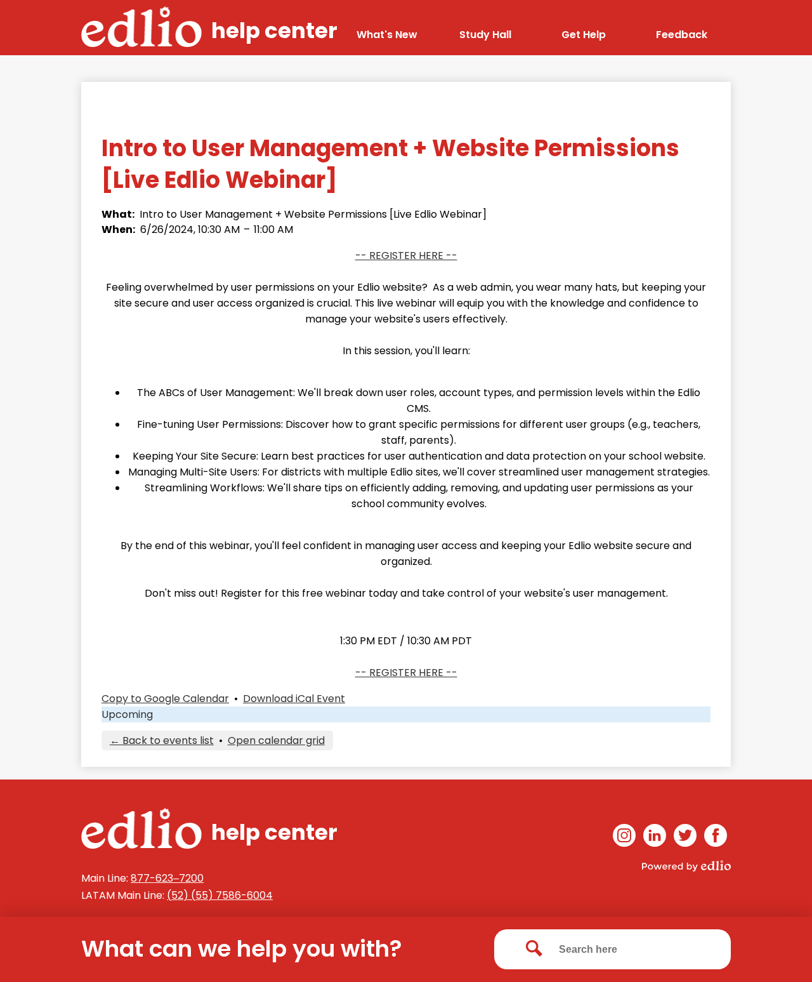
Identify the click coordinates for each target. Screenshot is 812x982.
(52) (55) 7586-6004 (220, 895)
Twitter (685, 835)
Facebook (715, 835)
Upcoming (127, 714)
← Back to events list (162, 740)
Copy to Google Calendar (165, 698)
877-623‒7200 (167, 878)
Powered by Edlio (686, 865)
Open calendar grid (276, 740)
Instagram (624, 835)
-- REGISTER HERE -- (406, 255)
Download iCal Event (294, 698)
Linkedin (654, 835)
